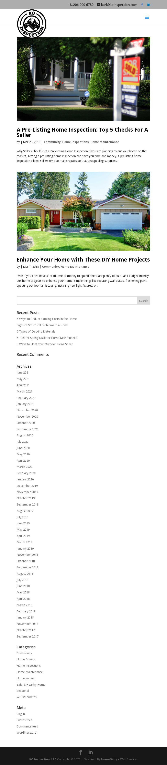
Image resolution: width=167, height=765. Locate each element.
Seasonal (23, 691)
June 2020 (23, 448)
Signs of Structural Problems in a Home (43, 325)
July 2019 (23, 517)
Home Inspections (75, 142)
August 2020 (25, 435)
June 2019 (23, 523)
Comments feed (27, 726)
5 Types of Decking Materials (36, 331)
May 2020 (23, 454)
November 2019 (27, 492)
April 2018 (23, 599)
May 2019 (23, 529)
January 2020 (25, 479)
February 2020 (26, 473)
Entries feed (24, 720)
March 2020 (24, 467)
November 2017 (27, 624)
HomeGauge (110, 759)
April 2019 (23, 536)
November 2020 (27, 416)
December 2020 (27, 410)
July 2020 (23, 441)
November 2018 (27, 555)
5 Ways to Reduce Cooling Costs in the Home (47, 319)
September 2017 (27, 636)
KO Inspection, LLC (42, 759)
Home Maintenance (104, 142)
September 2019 (27, 504)
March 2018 (24, 605)
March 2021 (24, 391)
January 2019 (25, 548)
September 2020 (27, 429)
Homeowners (26, 678)
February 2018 (26, 611)
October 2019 (26, 498)
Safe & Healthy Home (31, 684)
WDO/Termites (27, 697)
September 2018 (27, 567)
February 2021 (26, 398)
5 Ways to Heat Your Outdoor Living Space (45, 344)
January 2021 (25, 404)
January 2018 (25, 617)
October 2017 (26, 630)
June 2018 (23, 586)
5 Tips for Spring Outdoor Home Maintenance (47, 338)
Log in (21, 714)
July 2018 (23, 580)
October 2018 (26, 561)
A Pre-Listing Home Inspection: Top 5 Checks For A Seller (82, 132)
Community (52, 142)
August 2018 (25, 573)
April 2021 (23, 385)
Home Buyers (26, 659)
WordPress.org (26, 732)
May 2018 (23, 592)
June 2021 (23, 372)
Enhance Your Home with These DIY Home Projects (83, 259)
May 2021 (23, 379)
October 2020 (26, 423)
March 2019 (24, 542)
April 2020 (23, 460)
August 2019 (25, 511)
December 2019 (27, 486)
